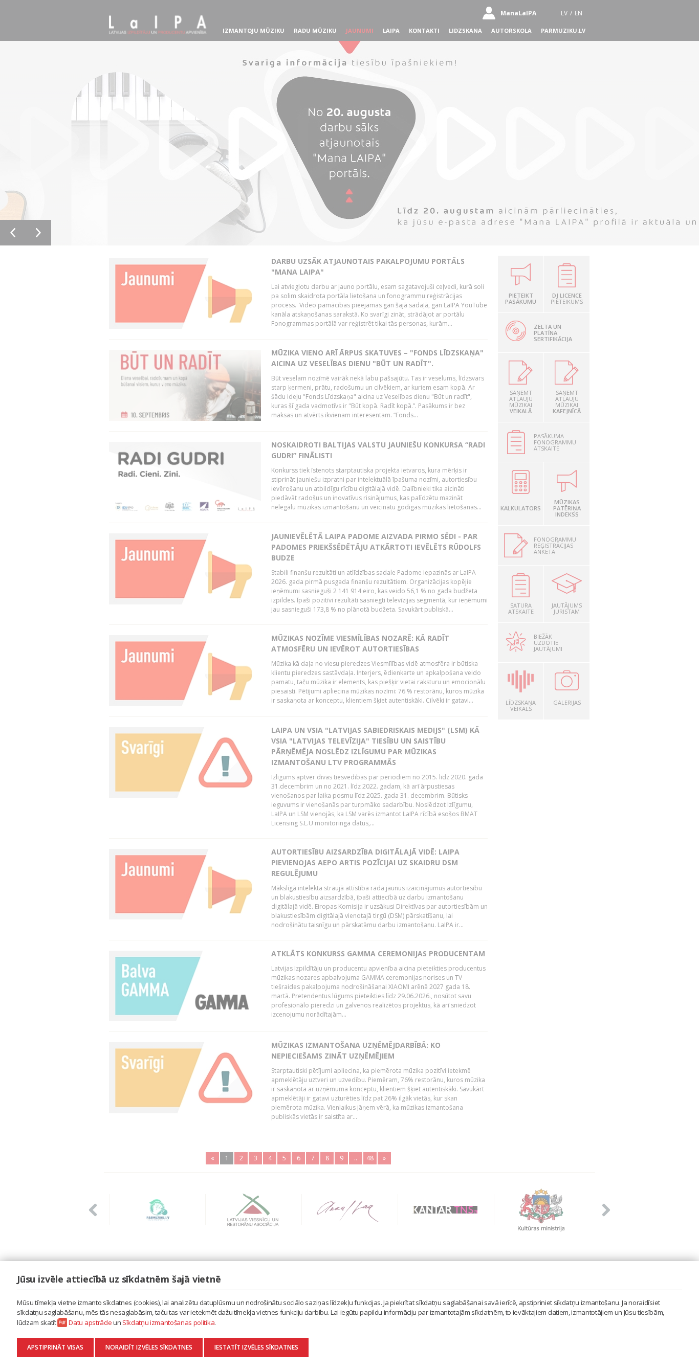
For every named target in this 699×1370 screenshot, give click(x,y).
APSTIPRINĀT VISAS (55, 1347)
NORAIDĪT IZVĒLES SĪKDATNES (148, 1347)
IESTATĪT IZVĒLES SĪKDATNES (256, 1347)
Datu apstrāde (90, 1322)
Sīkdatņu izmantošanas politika (168, 1322)
